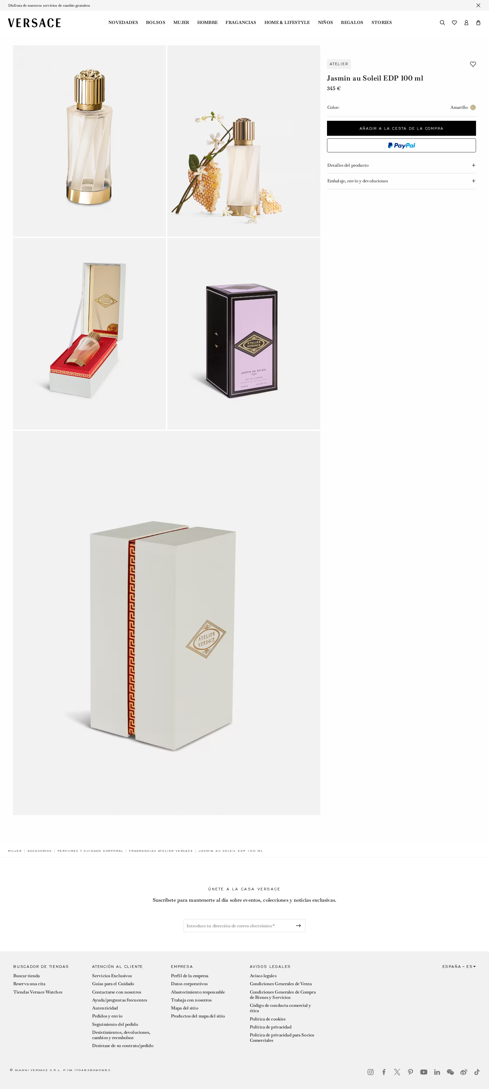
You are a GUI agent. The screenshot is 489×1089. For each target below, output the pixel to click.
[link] (15, 850)
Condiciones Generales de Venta (281, 984)
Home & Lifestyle (287, 22)
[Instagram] (371, 1072)
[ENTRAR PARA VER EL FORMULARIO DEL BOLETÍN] (299, 925)
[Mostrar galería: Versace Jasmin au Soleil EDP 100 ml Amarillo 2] (243, 141)
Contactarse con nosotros (116, 992)
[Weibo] (464, 1072)
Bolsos (155, 22)
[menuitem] (123, 22)
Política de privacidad (270, 1027)
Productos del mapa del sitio (198, 1016)
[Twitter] (397, 1072)
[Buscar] (442, 22)
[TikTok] (477, 1072)
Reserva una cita (29, 984)
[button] (478, 22)
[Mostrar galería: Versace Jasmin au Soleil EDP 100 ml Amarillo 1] (89, 141)
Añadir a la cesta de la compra (402, 128)
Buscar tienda (26, 976)
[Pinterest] (410, 1072)
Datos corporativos (189, 984)
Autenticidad (105, 1008)
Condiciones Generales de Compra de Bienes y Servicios (283, 994)
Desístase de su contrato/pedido (122, 1045)
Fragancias (241, 22)
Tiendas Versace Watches (37, 992)
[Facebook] (384, 1072)
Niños (325, 22)
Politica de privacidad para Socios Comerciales (282, 1037)
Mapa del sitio (184, 1008)
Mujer (181, 22)
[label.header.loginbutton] (466, 22)
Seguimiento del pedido (115, 1024)
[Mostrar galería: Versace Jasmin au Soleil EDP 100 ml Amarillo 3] (89, 333)
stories (382, 22)
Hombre (207, 22)
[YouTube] (424, 1072)
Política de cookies (267, 1019)
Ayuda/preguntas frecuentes (119, 1000)
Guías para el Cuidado (113, 984)
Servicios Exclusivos (112, 976)
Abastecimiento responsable (198, 992)
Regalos (352, 22)
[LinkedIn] (437, 1072)
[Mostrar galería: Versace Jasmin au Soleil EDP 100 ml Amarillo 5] (166, 623)
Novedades (123, 22)
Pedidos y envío (107, 1016)
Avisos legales (263, 976)
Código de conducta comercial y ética (280, 1007)
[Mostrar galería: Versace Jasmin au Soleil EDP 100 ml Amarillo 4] (243, 333)
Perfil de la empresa (189, 976)
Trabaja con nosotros (191, 1000)
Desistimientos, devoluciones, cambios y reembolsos (121, 1034)
